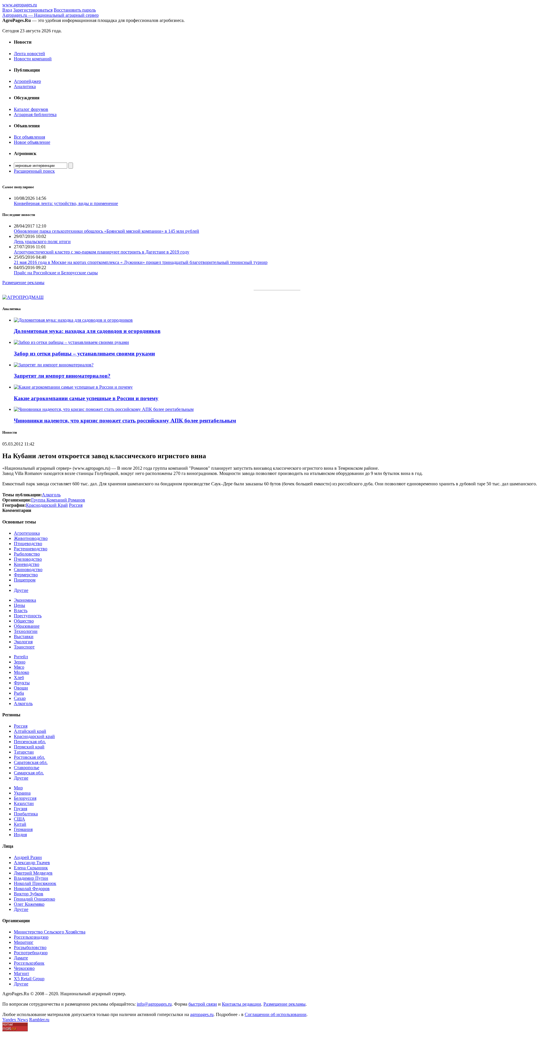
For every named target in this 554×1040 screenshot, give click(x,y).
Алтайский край (30, 731)
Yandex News (15, 1019)
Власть (20, 610)
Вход (7, 10)
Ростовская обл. (29, 757)
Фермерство (26, 574)
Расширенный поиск (34, 171)
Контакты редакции (241, 1004)
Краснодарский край (34, 736)
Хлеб (19, 677)
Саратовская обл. (31, 762)
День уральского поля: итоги (42, 241)
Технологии (26, 631)
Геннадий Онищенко (34, 899)
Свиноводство (28, 569)
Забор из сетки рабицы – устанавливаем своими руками (84, 354)
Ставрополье (26, 767)
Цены (19, 605)
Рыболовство (27, 553)
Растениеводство (30, 548)
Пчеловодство (28, 559)
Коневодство (26, 564)
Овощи (21, 687)
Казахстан (24, 803)
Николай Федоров (32, 888)
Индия (20, 834)
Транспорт (24, 646)
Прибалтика (26, 813)
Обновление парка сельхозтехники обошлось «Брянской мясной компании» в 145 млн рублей (106, 231)
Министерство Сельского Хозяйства (49, 931)
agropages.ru (202, 1014)
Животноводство (31, 538)
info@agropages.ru (154, 1004)
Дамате (21, 957)
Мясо (19, 667)
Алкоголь (23, 703)
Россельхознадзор (31, 937)
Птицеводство (28, 543)
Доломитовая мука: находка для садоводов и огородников (87, 331)
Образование (27, 626)
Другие (21, 590)
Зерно (19, 661)
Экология (23, 641)
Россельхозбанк (29, 963)
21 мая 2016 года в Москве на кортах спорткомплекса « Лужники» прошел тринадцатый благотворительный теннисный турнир (140, 262)
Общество (24, 620)
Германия (23, 829)
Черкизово (24, 968)
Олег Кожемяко (29, 904)
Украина (22, 793)
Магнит (21, 973)
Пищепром (24, 579)
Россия (20, 726)
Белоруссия (25, 798)
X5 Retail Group (29, 978)
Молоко (21, 672)
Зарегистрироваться (33, 10)
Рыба (19, 693)
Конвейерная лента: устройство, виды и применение (66, 203)
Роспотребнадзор (31, 952)
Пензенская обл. (30, 741)
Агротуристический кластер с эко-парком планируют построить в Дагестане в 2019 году (101, 251)
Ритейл (21, 656)
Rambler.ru (39, 1019)
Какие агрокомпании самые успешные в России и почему (86, 398)
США (19, 819)
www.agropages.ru (19, 4)
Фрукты (22, 682)
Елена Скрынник (31, 867)
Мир (18, 787)
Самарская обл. (29, 772)
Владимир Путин (31, 878)
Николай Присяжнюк (35, 883)
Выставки (23, 636)
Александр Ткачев (32, 862)
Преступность (28, 615)
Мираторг (23, 942)
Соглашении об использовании (275, 1014)
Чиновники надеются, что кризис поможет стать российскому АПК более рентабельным (125, 421)
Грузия (20, 808)
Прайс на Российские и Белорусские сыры (56, 272)
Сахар (20, 698)
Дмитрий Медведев (33, 873)
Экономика (25, 600)
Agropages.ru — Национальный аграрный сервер (50, 15)
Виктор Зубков (28, 893)
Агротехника (27, 533)
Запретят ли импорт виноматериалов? (62, 376)
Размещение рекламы (23, 282)
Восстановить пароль (75, 10)
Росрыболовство (30, 947)
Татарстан (24, 752)
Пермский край (29, 746)
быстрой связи (202, 1004)
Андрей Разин (28, 857)
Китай (20, 824)
